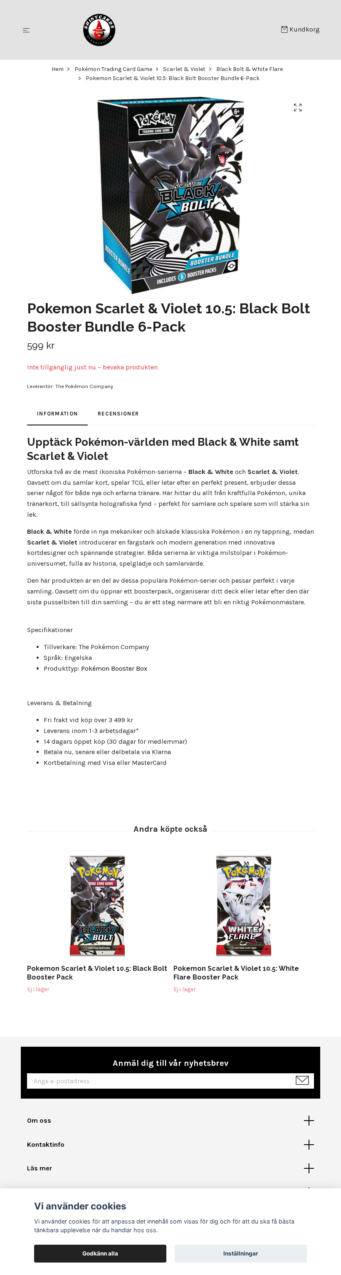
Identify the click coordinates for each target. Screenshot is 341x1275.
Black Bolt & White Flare (249, 69)
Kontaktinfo (45, 1144)
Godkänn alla (100, 1253)
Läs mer (39, 1168)
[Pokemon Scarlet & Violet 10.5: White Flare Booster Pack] (243, 906)
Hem (58, 69)
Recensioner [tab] (118, 413)
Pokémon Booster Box (114, 668)
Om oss (39, 1120)
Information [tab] (57, 413)
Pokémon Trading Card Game (113, 69)
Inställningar (240, 1253)
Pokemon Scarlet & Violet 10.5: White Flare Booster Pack (236, 973)
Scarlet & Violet (184, 69)
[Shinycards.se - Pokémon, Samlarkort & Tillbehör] (157, 30)
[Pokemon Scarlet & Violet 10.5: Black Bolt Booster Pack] (97, 906)
